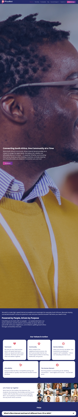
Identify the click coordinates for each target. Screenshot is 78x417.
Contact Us (62, 1)
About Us (31, 1)
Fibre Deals (37, 1)
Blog (48, 1)
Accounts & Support (54, 1)
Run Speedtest (43, 1)
